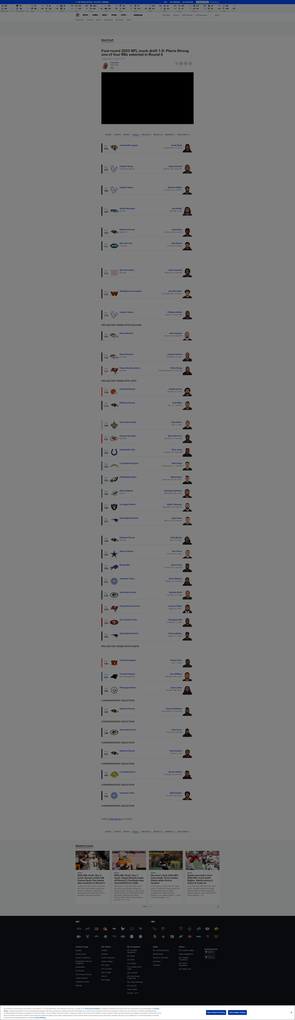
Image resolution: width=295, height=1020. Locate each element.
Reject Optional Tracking (216, 1012)
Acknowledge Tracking (237, 1012)
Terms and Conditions (92, 1009)
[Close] (291, 1012)
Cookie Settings (40, 1018)
